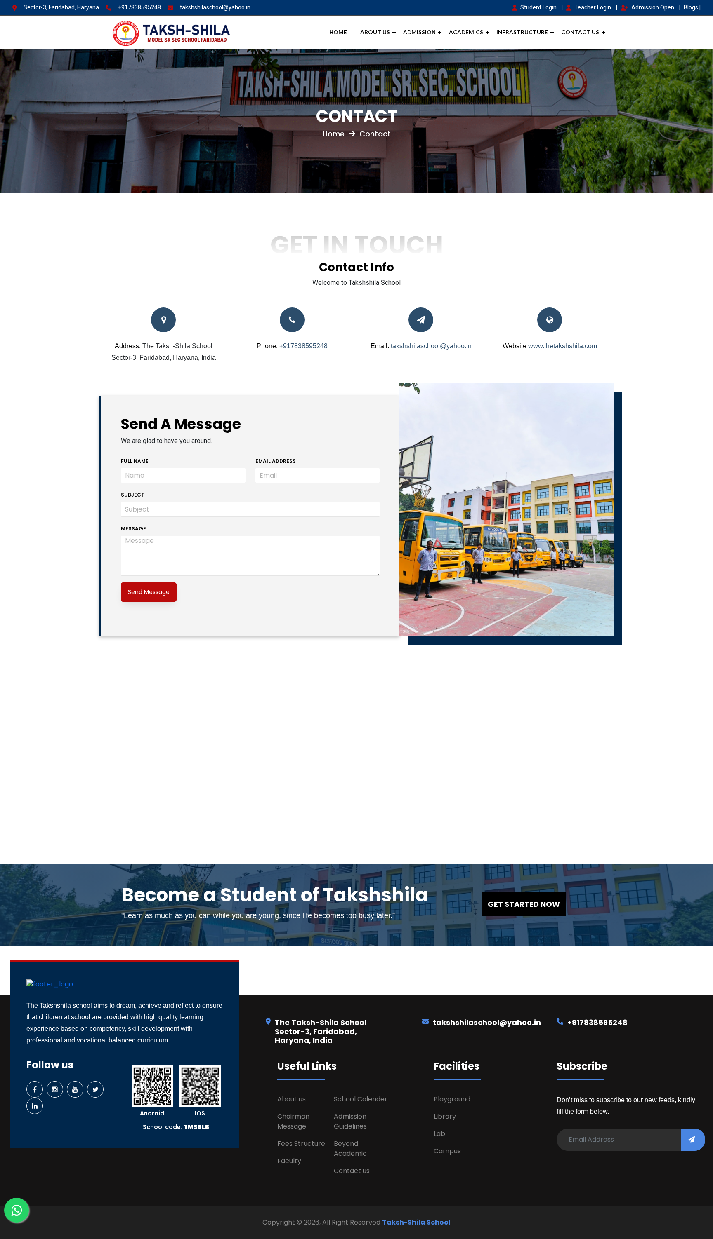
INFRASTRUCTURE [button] (522, 32)
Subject (132, 494)
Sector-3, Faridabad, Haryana (61, 7)
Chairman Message (293, 1121)
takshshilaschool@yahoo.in (215, 7)
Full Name (135, 461)
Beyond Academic (350, 1148)
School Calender (360, 1099)
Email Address (275, 461)
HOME (338, 32)
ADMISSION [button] (419, 32)
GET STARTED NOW (524, 904)
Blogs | (692, 7)
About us (291, 1099)
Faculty (289, 1161)
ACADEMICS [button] (466, 32)
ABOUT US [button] (375, 32)
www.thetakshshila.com (562, 346)
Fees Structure (301, 1143)
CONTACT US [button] (580, 32)
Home (336, 134)
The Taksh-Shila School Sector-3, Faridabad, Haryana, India (320, 1031)
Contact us (352, 1171)
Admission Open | (655, 7)
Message (133, 528)
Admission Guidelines (350, 1121)
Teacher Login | (595, 7)
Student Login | (541, 7)
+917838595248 (139, 7)
